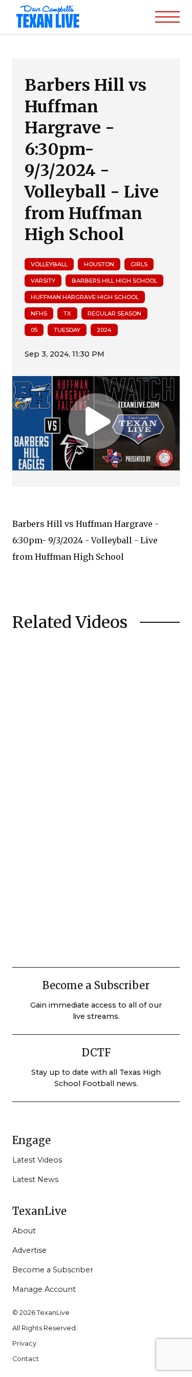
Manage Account (44, 1289)
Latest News (35, 1179)
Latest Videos (37, 1160)
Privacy (24, 1343)
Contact (25, 1359)
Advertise (29, 1250)
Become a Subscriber (52, 1269)
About (24, 1230)
